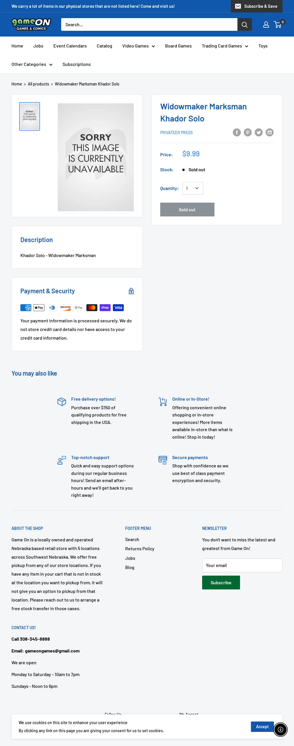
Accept (262, 726)
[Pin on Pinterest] (248, 131)
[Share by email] (270, 131)
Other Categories (28, 64)
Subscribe (221, 582)
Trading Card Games (222, 45)
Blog (129, 567)
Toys (263, 45)
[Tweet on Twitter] (259, 131)
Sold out (187, 209)
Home (17, 45)
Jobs (38, 45)
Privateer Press (176, 132)
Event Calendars (70, 45)
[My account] (266, 24)
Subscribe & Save (260, 6)
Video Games (135, 45)
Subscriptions (77, 64)
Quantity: (169, 188)
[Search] (244, 24)
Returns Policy (139, 548)
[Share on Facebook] (237, 131)
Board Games (178, 45)
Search (132, 539)
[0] (277, 24)
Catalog (104, 45)
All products (38, 83)
